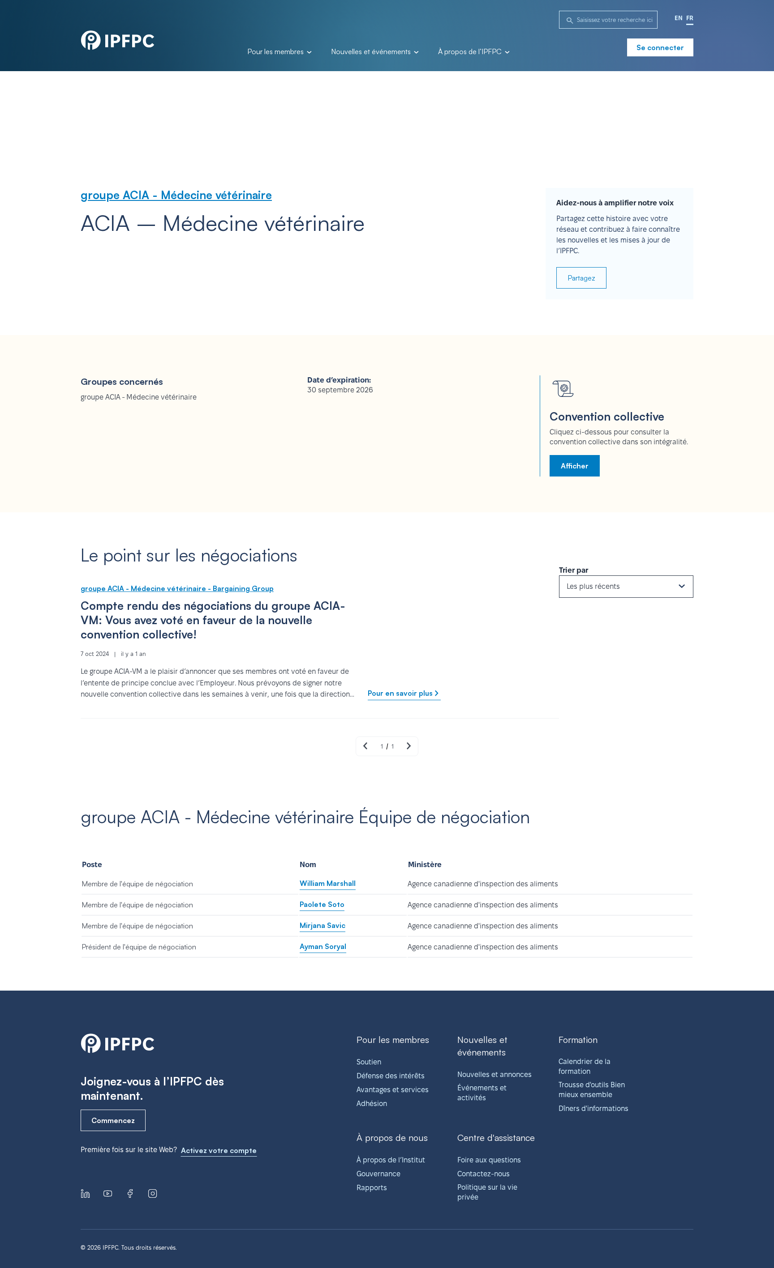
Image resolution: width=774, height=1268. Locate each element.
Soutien (369, 1062)
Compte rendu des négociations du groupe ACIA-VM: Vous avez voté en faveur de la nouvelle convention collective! (213, 620)
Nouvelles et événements (372, 52)
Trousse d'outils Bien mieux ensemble (592, 1089)
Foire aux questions (489, 1160)
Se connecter (660, 47)
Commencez (113, 1120)
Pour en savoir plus (400, 693)
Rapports (372, 1187)
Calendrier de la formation (585, 1066)
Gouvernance (378, 1174)
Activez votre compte (219, 1150)
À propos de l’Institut (391, 1160)
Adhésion (372, 1103)
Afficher (575, 465)
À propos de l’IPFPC (470, 52)
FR (689, 18)
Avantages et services (393, 1090)
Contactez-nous (483, 1174)
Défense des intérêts (391, 1076)
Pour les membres (276, 52)
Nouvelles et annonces (494, 1074)
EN (679, 18)
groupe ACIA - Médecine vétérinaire (176, 195)
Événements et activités (482, 1093)
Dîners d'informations (593, 1108)
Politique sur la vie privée (487, 1192)
